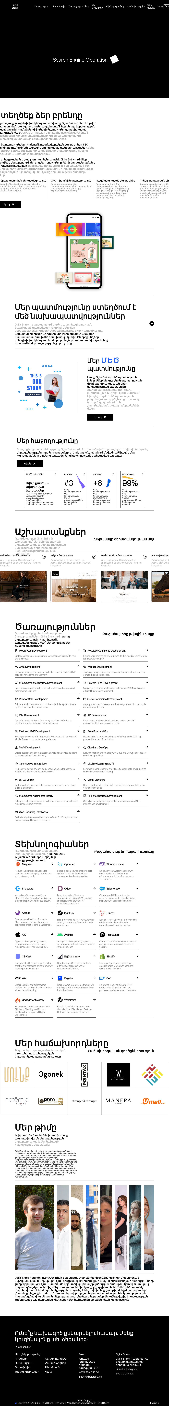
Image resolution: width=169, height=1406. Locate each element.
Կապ (160, 6)
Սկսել (98, 417)
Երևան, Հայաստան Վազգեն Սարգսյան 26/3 (89, 1363)
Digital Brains (15, 6)
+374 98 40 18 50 (89, 1372)
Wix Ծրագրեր (97, 6)
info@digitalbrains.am (90, 1376)
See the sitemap (124, 1373)
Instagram (131, 1369)
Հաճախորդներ (136, 6)
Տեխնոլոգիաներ (114, 6)
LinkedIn (120, 1369)
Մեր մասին (151, 6)
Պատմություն (42, 6)
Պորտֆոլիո (59, 6)
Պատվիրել (22, 1347)
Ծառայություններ (78, 6)
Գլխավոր (21, 1358)
